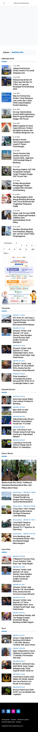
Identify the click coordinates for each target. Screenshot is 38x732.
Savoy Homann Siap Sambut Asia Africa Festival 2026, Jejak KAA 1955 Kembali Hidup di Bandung (23, 158)
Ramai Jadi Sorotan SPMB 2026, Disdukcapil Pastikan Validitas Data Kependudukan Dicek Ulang (24, 217)
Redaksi (13, 719)
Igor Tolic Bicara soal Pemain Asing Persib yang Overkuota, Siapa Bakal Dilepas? (24, 433)
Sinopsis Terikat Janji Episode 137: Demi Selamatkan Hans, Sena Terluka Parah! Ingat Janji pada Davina (24, 352)
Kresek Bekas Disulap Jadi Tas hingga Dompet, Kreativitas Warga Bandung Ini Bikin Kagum (24, 618)
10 (20, 249)
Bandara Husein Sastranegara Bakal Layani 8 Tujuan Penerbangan (21, 143)
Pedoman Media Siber (8, 722)
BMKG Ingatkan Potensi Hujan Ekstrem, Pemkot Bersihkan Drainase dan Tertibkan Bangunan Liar (23, 129)
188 (32, 249)
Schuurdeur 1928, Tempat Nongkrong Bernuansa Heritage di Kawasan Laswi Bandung (24, 512)
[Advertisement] (19, 26)
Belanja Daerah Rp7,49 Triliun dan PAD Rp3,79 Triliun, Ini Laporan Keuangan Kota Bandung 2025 (23, 84)
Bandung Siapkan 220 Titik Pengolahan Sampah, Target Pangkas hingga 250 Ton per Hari (24, 172)
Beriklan (18, 722)
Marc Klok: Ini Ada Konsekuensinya (20, 411)
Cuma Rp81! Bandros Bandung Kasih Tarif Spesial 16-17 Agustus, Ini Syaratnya (24, 525)
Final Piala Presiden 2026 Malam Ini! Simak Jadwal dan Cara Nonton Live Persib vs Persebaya (23, 680)
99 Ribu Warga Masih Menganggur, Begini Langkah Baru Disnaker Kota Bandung (22, 186)
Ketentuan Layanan (23, 719)
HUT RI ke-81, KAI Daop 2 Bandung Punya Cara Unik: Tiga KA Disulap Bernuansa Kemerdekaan (24, 321)
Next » (6, 253)
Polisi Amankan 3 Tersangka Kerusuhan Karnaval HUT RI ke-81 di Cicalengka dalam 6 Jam (23, 379)
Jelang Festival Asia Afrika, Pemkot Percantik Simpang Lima (23, 70)
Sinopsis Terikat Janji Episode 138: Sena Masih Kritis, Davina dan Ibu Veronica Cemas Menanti (23, 366)
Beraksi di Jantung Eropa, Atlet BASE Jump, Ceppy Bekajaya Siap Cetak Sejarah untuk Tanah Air (24, 667)
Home (7, 52)
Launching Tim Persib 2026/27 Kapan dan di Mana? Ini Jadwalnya (22, 445)
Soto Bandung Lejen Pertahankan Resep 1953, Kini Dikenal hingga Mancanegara (24, 539)
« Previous (8, 243)
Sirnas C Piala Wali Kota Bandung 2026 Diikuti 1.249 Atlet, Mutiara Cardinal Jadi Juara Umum (24, 641)
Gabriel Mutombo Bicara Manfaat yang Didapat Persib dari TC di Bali (23, 421)
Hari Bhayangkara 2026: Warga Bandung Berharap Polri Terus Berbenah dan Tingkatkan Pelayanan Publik (24, 201)
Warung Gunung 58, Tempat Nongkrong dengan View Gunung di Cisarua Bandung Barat (23, 498)
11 (26, 249)
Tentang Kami (6, 719)
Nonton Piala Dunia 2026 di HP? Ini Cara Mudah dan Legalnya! (24, 692)
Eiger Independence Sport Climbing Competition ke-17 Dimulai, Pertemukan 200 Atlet (24, 654)
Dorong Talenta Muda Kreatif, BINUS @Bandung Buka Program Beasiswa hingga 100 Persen (24, 115)
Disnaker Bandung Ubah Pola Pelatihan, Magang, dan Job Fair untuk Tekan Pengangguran (23, 232)
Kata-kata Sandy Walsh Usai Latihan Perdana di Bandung (23, 401)
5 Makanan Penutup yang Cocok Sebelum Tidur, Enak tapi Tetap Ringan (23, 561)
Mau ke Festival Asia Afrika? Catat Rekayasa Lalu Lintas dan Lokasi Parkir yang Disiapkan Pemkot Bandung (23, 100)
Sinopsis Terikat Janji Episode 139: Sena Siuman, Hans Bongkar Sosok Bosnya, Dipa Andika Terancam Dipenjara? (22, 336)
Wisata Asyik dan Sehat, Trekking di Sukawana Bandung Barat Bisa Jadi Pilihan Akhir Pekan (17, 485)
